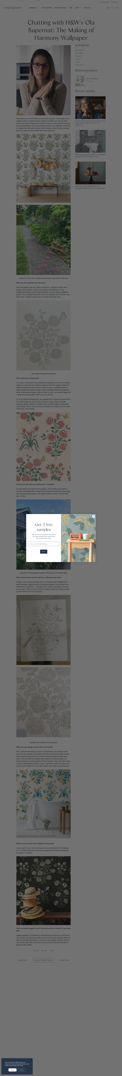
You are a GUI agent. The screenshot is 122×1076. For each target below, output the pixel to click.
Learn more (20, 1065)
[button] (43, 551)
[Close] (31, 1059)
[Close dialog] (93, 516)
